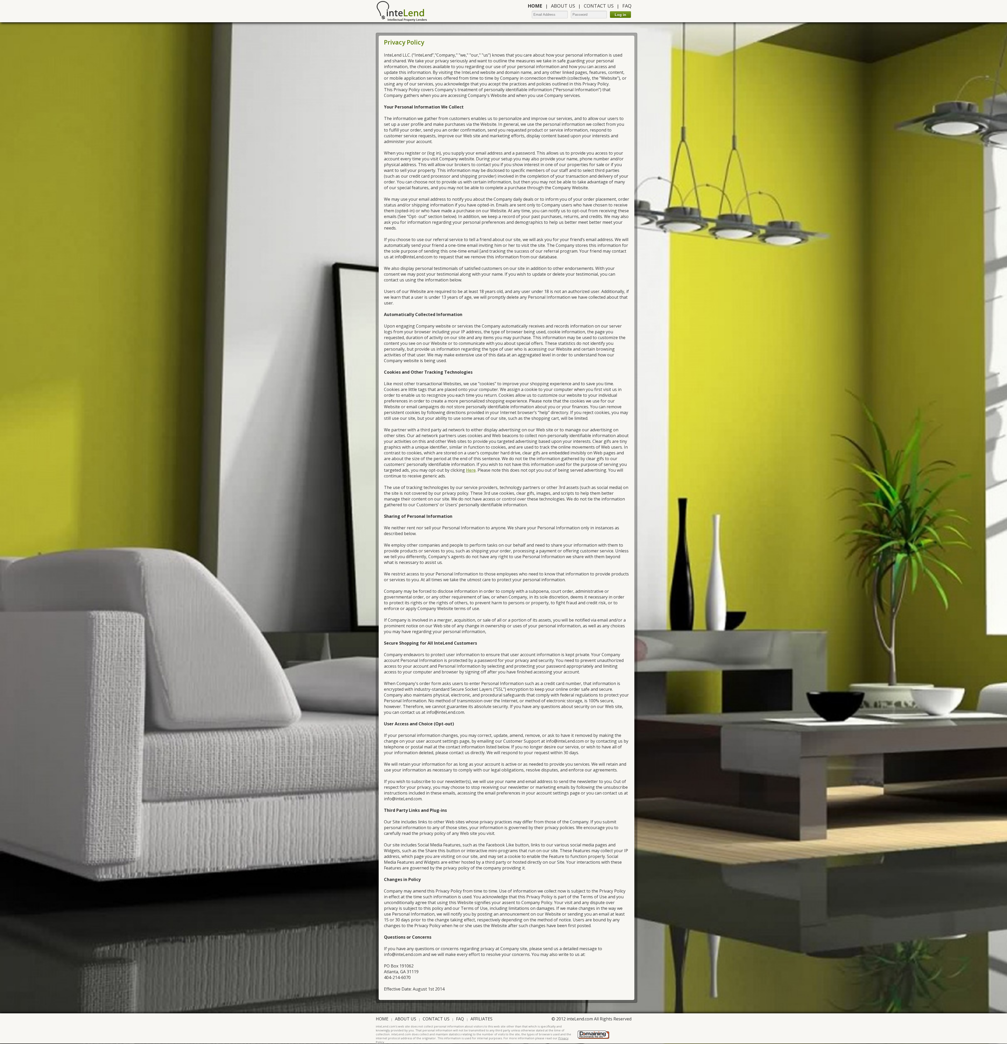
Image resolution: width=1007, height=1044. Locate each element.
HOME (382, 1019)
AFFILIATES (481, 1019)
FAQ (626, 6)
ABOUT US (563, 6)
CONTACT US (599, 6)
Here (471, 470)
